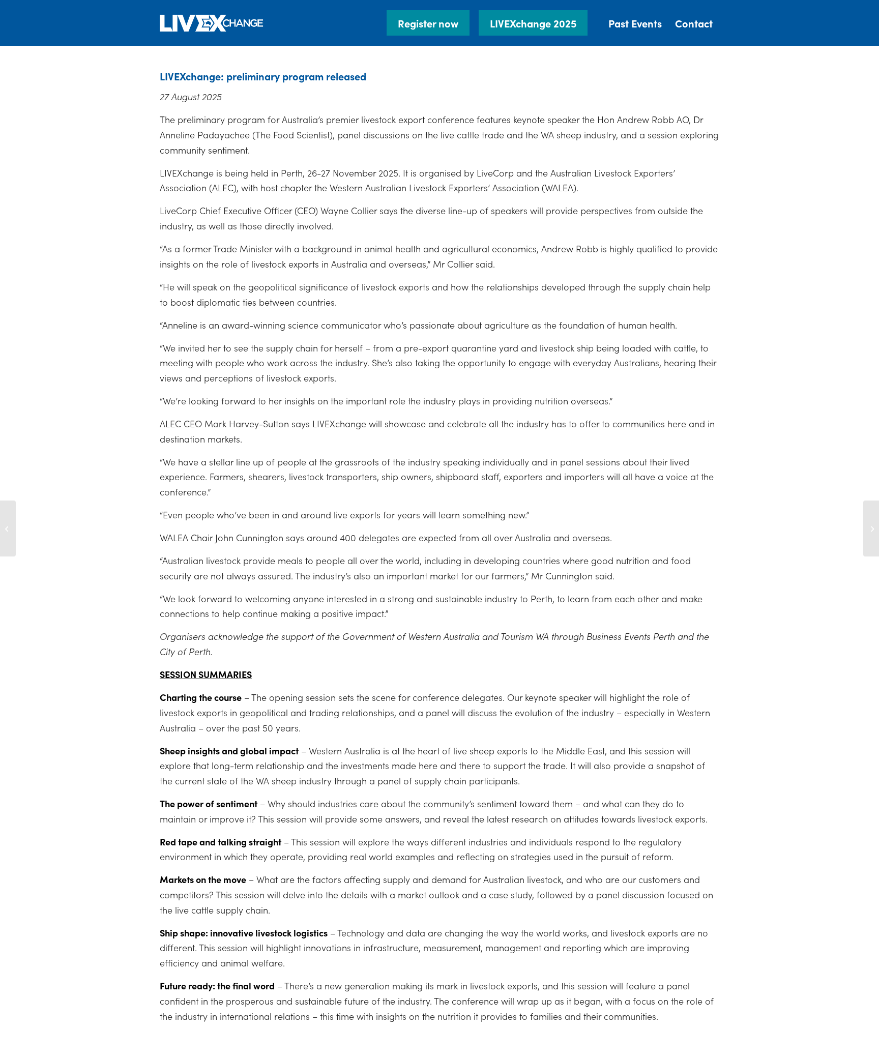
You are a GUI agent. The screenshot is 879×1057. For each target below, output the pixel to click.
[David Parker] (871, 528)
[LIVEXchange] (212, 23)
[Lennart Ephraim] (8, 528)
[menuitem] (432, 23)
